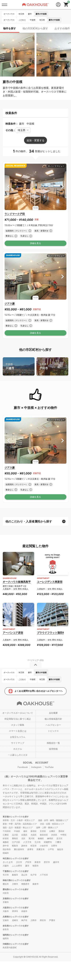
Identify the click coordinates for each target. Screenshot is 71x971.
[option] (35, 187)
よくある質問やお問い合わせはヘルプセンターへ (39, 691)
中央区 (17, 831)
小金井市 (44, 845)
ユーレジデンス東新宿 (49, 581)
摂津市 (15, 911)
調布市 (24, 845)
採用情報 (53, 749)
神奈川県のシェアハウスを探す (17, 880)
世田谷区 (44, 835)
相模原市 (25, 884)
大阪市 (6, 911)
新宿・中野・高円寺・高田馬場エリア (20, 824)
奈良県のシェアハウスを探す (16, 925)
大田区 (34, 835)
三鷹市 (58, 842)
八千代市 (44, 875)
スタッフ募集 (17, 725)
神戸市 (24, 920)
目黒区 (24, 835)
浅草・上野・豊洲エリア (47, 827)
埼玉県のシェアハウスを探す (16, 858)
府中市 (6, 845)
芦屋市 (52, 920)
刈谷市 (6, 893)
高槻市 (24, 911)
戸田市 (43, 366)
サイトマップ (17, 743)
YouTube (49, 767)
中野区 (63, 835)
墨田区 (61, 831)
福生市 (60, 849)
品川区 (15, 835)
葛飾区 (6, 842)
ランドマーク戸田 (15, 213)
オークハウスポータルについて (17, 713)
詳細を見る (35, 243)
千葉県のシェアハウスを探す (16, 871)
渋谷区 (54, 835)
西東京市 (41, 849)
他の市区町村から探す (35, 28)
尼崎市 (15, 920)
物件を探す (9, 28)
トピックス (53, 731)
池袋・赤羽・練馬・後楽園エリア (53, 820)
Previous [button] (8, 186)
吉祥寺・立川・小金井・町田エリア (19, 820)
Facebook (23, 767)
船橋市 (15, 875)
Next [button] (62, 186)
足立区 (59, 838)
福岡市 (6, 938)
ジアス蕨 (10, 303)
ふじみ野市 (17, 865)
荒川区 (32, 838)
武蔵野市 (48, 842)
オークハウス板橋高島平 (17, 581)
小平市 (51, 849)
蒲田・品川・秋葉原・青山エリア (18, 827)
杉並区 (6, 838)
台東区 (52, 831)
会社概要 (53, 713)
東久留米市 (19, 849)
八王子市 (27, 842)
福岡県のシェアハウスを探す (16, 935)
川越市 (10, 366)
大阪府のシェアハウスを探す (16, 907)
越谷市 (56, 862)
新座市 (38, 862)
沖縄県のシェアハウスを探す (16, 944)
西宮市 (43, 920)
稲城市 (6, 853)
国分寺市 (7, 849)
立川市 (38, 842)
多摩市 (30, 849)
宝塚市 (6, 920)
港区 (25, 831)
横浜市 (6, 884)
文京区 (43, 831)
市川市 (6, 875)
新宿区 (34, 831)
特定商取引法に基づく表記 (18, 719)
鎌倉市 (36, 884)
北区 (23, 838)
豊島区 (15, 838)
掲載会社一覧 (53, 743)
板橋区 (41, 838)
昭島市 (15, 845)
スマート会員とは (17, 731)
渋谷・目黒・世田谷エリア (52, 824)
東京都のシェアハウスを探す (16, 816)
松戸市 (34, 875)
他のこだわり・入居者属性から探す (28, 521)
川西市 (34, 920)
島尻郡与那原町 (10, 947)
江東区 (6, 835)
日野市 (54, 845)
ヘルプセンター (53, 725)
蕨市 (27, 865)
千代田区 (7, 831)
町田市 (34, 845)
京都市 (6, 902)
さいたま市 (8, 862)
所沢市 (47, 862)
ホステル (17, 749)
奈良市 (6, 929)
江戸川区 (16, 842)
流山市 (24, 875)
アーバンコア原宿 (13, 632)
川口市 (19, 862)
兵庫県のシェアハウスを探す (16, 916)
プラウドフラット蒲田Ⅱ (50, 632)
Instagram (36, 767)
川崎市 (15, 884)
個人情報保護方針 (53, 719)
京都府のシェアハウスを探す (16, 898)
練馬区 (50, 838)
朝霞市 (36, 865)
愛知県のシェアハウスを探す (16, 889)
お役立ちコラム (17, 737)
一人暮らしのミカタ (17, 755)
